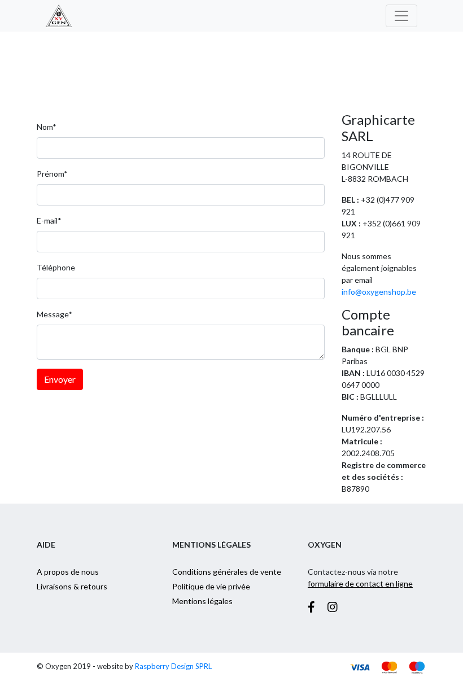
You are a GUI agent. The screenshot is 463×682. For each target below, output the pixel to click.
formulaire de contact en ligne (360, 583)
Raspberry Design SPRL (173, 666)
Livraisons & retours (72, 586)
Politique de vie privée (211, 586)
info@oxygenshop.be (379, 291)
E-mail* (49, 220)
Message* (54, 314)
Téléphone (56, 267)
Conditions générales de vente (226, 571)
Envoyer (60, 379)
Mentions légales (202, 601)
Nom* (46, 127)
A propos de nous (68, 571)
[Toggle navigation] (401, 16)
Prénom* (52, 173)
